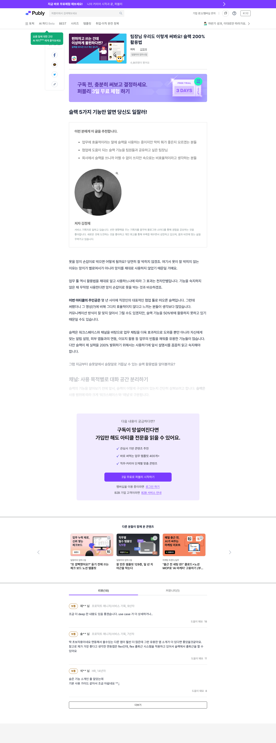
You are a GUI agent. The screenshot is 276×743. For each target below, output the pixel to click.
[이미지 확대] (117, 173)
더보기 (138, 704)
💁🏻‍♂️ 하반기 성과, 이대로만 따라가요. (225, 23)
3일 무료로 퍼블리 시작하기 (138, 477)
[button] (47, 38)
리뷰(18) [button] (103, 590)
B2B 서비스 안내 (151, 493)
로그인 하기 (153, 487)
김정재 (143, 49)
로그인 (245, 13)
